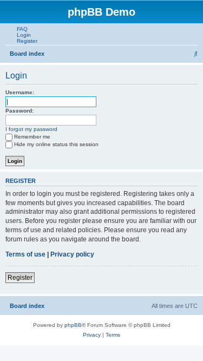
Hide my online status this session (56, 144)
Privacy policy (72, 254)
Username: (19, 92)
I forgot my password (31, 129)
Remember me (32, 137)
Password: (19, 111)
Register (20, 277)
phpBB (73, 325)
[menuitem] (20, 29)
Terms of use (25, 254)
